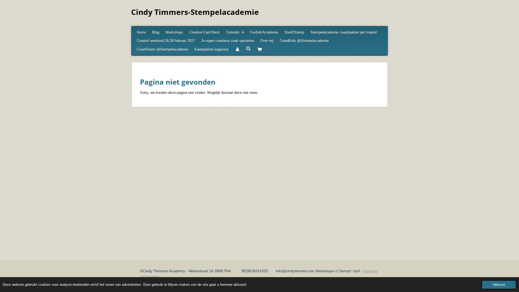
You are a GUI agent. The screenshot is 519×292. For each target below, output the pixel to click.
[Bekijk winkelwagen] (259, 49)
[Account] (237, 49)
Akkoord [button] (499, 284)
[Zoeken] (248, 48)
